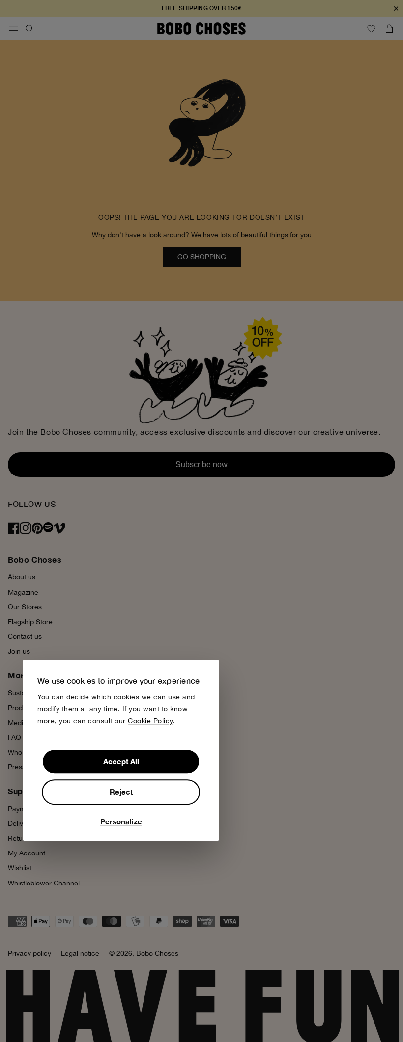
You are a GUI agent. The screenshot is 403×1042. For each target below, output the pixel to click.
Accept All (121, 761)
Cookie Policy (150, 721)
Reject (121, 792)
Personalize (121, 821)
